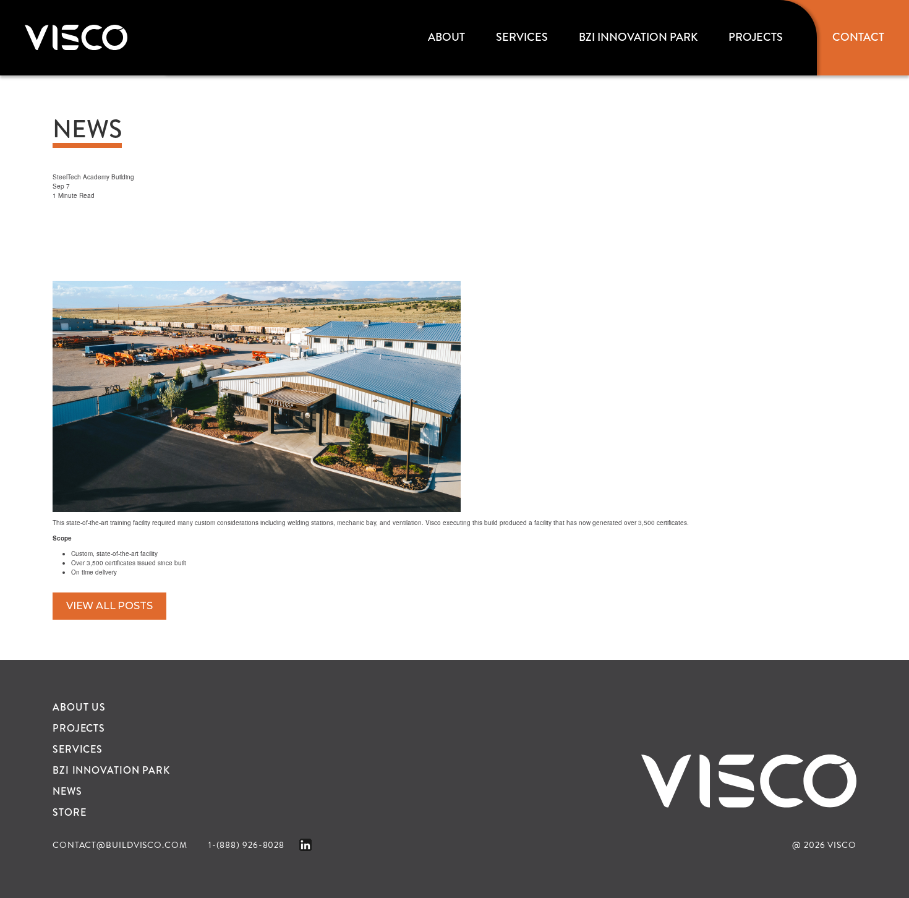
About (446, 37)
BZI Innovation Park (638, 37)
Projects (755, 37)
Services (522, 37)
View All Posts (109, 606)
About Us (79, 707)
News (67, 791)
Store (70, 812)
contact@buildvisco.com (120, 845)
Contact (858, 37)
